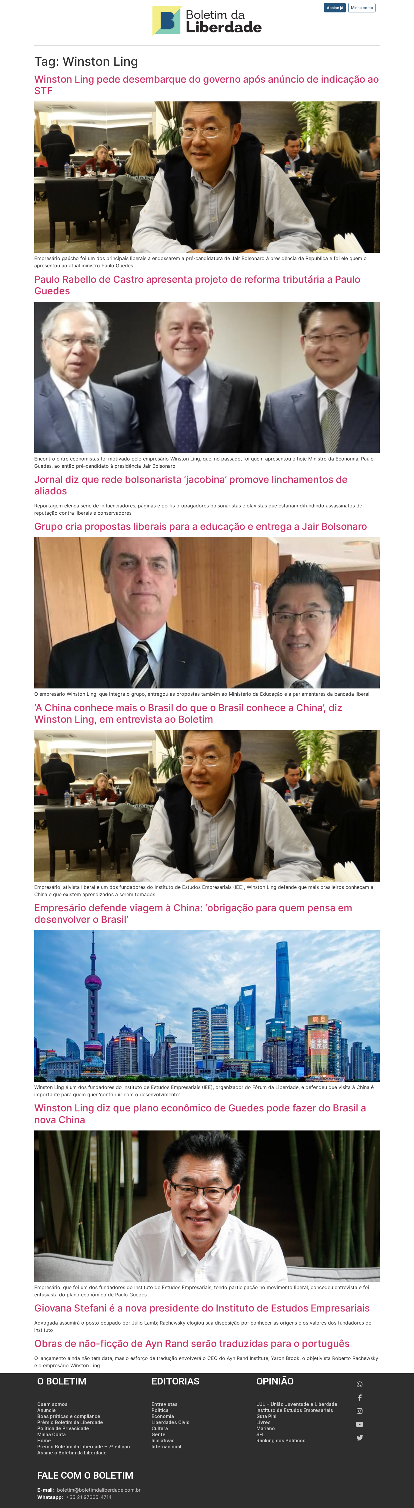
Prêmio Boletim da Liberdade (70, 1422)
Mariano (265, 1428)
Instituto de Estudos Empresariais (294, 1410)
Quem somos (52, 1404)
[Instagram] (359, 1411)
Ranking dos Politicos (280, 1441)
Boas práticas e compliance (68, 1416)
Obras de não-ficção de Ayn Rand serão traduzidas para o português (192, 1343)
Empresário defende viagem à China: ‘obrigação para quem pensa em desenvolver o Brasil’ (193, 913)
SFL (260, 1434)
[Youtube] (359, 1424)
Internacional (166, 1447)
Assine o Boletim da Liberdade (72, 1453)
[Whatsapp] (359, 1384)
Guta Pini (266, 1416)
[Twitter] (359, 1437)
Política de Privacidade (63, 1428)
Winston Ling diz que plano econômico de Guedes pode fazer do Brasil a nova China (200, 1113)
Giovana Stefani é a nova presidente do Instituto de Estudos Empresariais (202, 1308)
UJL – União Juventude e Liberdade (296, 1404)
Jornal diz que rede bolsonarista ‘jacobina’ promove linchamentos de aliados (191, 485)
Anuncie (46, 1410)
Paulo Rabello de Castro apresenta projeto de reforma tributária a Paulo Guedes (197, 285)
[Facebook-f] (359, 1397)
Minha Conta (51, 1434)
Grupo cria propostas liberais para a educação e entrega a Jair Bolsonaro (200, 526)
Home (44, 1441)
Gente (158, 1434)
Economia (163, 1416)
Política (160, 1410)
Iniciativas (163, 1441)
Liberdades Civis (170, 1422)
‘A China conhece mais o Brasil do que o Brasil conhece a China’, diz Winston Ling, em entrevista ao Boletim (188, 713)
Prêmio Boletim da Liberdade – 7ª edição (83, 1447)
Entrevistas (165, 1404)
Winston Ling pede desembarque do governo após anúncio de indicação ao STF (206, 85)
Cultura (160, 1428)
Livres (263, 1422)
